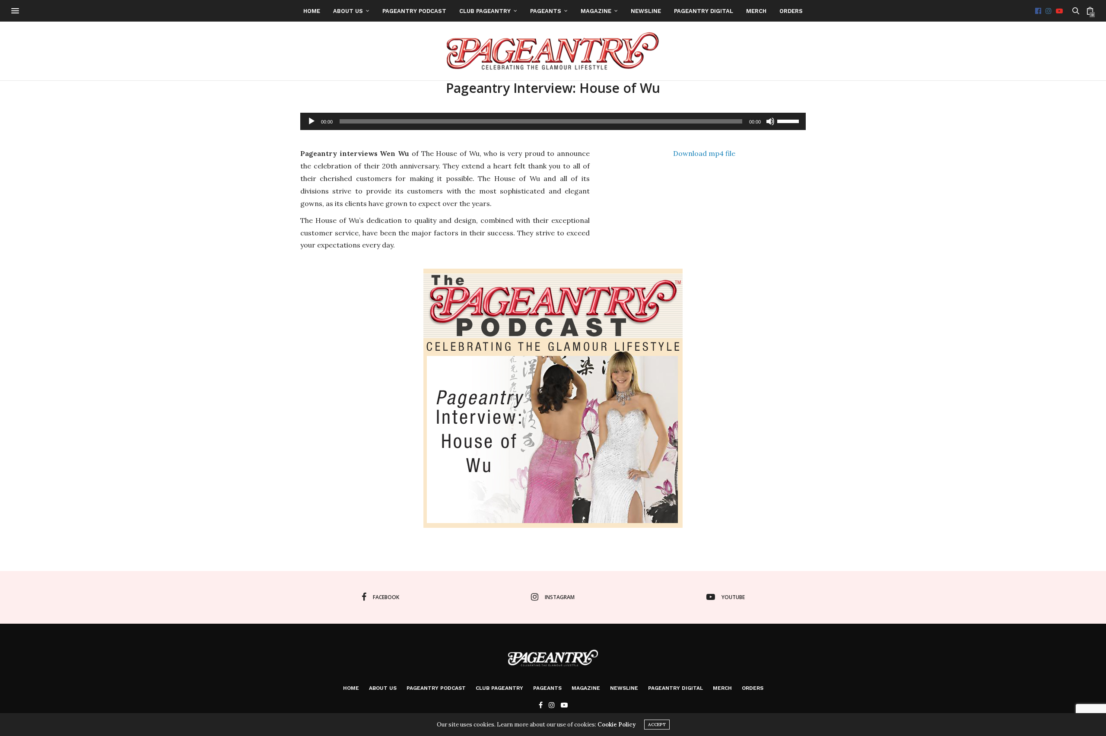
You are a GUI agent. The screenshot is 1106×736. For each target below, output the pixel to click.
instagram (560, 597)
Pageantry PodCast (414, 11)
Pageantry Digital (703, 11)
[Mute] (770, 121)
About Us (348, 11)
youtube (733, 597)
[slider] (789, 120)
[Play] (311, 121)
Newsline (646, 11)
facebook (386, 597)
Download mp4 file (704, 153)
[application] (553, 121)
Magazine (596, 11)
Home (311, 11)
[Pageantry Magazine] (553, 51)
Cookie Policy (616, 724)
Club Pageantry (485, 11)
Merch (756, 11)
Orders (791, 11)
